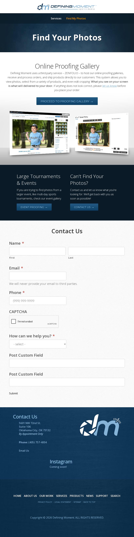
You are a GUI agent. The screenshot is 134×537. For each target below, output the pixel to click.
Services (56, 18)
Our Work (46, 496)
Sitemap (77, 502)
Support (102, 496)
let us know (109, 86)
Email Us (24, 450)
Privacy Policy (45, 502)
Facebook (53, 509)
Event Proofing (34, 207)
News (89, 496)
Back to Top (89, 502)
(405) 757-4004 (37, 442)
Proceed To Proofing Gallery (67, 101)
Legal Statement (63, 502)
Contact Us (84, 207)
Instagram (80, 509)
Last (71, 257)
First (12, 257)
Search (115, 496)
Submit (13, 393)
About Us (30, 496)
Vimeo (73, 509)
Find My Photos (76, 18)
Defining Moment (67, 6)
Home (17, 496)
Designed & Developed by (67, 521)
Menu (43, 18)
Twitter (60, 509)
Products (77, 496)
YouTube (67, 509)
